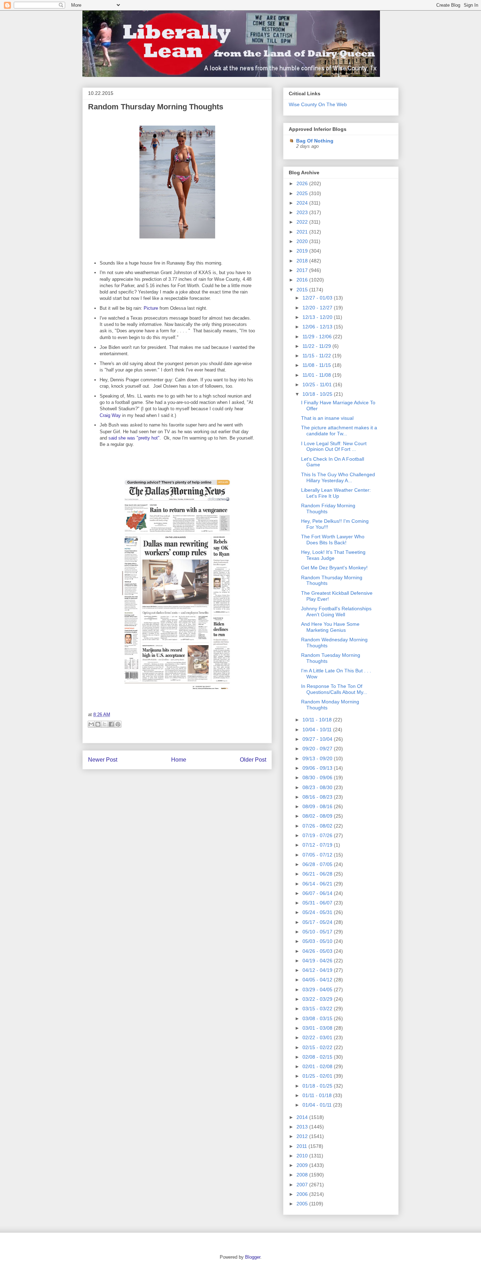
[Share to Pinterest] (117, 724)
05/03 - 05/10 (318, 941)
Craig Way (110, 415)
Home (178, 760)
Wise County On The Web (318, 104)
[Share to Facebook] (111, 724)
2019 (302, 251)
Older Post (253, 760)
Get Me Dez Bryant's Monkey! (334, 567)
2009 (302, 1165)
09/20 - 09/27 (318, 748)
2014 (302, 1117)
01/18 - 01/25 (318, 1086)
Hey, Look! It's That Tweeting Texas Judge (333, 555)
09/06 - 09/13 (318, 768)
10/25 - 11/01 (317, 384)
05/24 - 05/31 (318, 912)
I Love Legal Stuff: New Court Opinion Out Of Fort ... (334, 446)
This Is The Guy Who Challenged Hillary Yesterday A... (338, 477)
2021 (302, 232)
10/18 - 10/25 (318, 394)
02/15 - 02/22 (318, 1047)
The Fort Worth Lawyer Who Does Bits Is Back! (332, 539)
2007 (302, 1184)
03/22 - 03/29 (318, 999)
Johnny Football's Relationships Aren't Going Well (336, 611)
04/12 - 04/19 (318, 970)
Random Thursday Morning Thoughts (155, 106)
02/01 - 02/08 (318, 1066)
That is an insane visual (327, 418)
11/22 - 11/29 (317, 346)
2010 (302, 1155)
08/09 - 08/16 (318, 806)
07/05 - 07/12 (318, 855)
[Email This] (91, 724)
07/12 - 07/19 (318, 845)
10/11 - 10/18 (317, 719)
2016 (302, 280)
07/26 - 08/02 (318, 826)
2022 (302, 222)
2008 (302, 1175)
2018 (302, 261)
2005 (302, 1203)
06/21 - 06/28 (318, 874)
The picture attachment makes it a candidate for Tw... (339, 430)
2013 (302, 1127)
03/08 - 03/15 (318, 1018)
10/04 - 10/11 (317, 729)
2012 (302, 1136)
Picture (151, 308)
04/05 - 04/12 (318, 979)
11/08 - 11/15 (317, 365)
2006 (302, 1194)
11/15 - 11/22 (317, 355)
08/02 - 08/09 (318, 816)
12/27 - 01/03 (318, 298)
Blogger (252, 1257)
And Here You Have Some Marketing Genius (330, 627)
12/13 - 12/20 (318, 317)
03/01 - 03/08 (318, 1028)
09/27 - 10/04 (318, 739)
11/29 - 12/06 (317, 336)
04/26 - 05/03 (318, 951)
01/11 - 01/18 (317, 1095)
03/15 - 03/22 (318, 1008)
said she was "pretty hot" (134, 438)
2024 (302, 203)
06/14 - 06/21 (318, 883)
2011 (302, 1146)
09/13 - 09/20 (318, 758)
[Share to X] (104, 724)
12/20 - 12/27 (318, 307)
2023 (302, 212)
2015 (302, 289)
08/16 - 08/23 (318, 797)
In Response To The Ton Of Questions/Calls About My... (334, 689)
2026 (302, 183)
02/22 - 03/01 (318, 1037)
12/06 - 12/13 (318, 326)
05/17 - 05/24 (318, 922)
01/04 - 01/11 (317, 1105)
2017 (302, 270)
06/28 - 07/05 (318, 864)
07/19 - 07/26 (318, 835)
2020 (302, 241)
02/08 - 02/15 (318, 1057)
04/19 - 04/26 (318, 960)
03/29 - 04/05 (318, 989)
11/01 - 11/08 (317, 375)
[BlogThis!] (97, 724)
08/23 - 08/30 (318, 787)
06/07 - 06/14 (318, 893)
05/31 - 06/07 (318, 903)
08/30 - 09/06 (318, 777)
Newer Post (102, 760)
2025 (302, 193)
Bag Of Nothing (314, 141)
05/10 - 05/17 (318, 931)
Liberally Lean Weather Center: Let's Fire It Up (336, 493)
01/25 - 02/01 (318, 1076)
